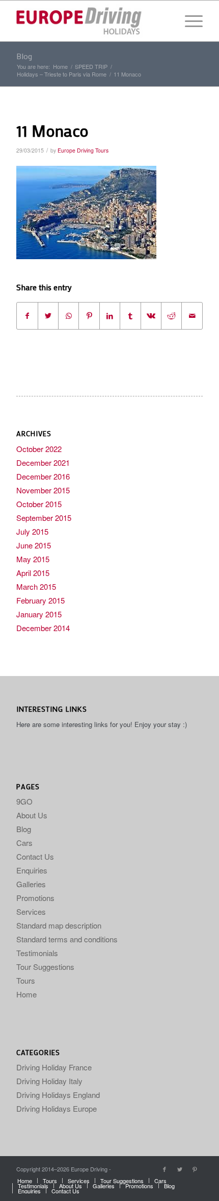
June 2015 (33, 545)
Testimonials (37, 952)
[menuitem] (24, 1180)
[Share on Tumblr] (130, 316)
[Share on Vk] (151, 316)
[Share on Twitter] (48, 316)
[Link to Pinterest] (195, 1169)
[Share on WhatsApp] (68, 316)
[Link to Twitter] (179, 1169)
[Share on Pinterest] (89, 316)
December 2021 (43, 462)
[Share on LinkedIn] (110, 316)
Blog (24, 56)
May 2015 (32, 559)
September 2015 (43, 517)
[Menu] (189, 21)
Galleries (31, 884)
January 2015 (39, 614)
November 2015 (43, 490)
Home (26, 994)
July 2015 (32, 531)
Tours (25, 980)
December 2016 (43, 476)
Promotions (35, 897)
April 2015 (32, 572)
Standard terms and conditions (67, 939)
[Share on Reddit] (171, 316)
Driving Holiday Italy (49, 1080)
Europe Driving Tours (83, 150)
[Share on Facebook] (27, 316)
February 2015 (40, 600)
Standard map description (58, 925)
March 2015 (36, 586)
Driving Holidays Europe (56, 1108)
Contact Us (35, 856)
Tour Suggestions (45, 966)
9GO (24, 801)
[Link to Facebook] (164, 1169)
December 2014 (43, 627)
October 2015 (39, 503)
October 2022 (39, 448)
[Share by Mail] (192, 316)
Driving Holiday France (54, 1067)
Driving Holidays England (58, 1094)
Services (31, 911)
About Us (31, 815)
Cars (24, 842)
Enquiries (31, 870)
